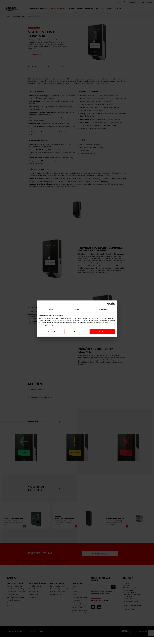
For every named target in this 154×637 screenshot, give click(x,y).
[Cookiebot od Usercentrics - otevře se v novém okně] (107, 303)
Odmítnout (51, 332)
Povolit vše (102, 332)
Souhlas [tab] (50, 309)
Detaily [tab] (77, 309)
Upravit (76, 332)
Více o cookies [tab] (103, 309)
